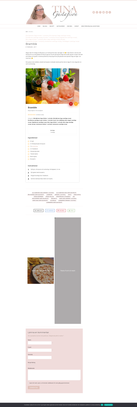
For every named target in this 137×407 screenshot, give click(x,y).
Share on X (39, 210)
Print (72, 210)
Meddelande (31, 368)
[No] (135, 405)
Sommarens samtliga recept (53, 41)
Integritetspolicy (108, 404)
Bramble (31, 43)
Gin (74, 196)
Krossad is (54, 198)
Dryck (57, 37)
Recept (52, 26)
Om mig (69, 26)
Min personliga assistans (90, 26)
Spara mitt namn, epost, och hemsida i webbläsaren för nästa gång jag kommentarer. (49, 383)
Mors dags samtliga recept (52, 39)
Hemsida (30, 354)
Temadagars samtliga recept (70, 41)
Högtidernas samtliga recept (68, 37)
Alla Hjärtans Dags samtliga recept (59, 35)
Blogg (45, 26)
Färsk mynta (77, 194)
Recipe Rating (31, 362)
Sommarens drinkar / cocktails (35, 41)
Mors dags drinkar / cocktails (34, 39)
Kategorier (61, 26)
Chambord (49, 194)
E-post (29, 347)
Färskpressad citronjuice (63, 196)
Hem (38, 26)
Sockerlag (53, 200)
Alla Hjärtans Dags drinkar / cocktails (37, 35)
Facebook (51, 210)
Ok (102, 404)
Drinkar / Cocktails (49, 37)
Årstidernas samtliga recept (34, 37)
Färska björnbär (38, 196)
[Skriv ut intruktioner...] (76, 104)
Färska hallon (50, 196)
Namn (29, 340)
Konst (77, 26)
